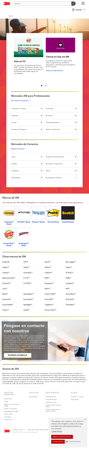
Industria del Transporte (19, 129)
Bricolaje (14, 164)
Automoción (49, 108)
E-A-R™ (26, 278)
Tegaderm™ (49, 305)
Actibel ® (5, 262)
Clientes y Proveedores (10, 408)
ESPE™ (47, 278)
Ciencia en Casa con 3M (57, 57)
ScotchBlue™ (71, 294)
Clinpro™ (48, 267)
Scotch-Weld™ (50, 294)
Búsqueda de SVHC (51, 399)
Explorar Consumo (17, 149)
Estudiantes (15, 171)
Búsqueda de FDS (51, 397)
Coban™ (69, 267)
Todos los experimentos (54, 70)
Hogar (13, 157)
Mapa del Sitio (75, 399)
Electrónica (49, 115)
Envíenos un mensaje (17, 355)
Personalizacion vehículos (54, 178)
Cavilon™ (5, 267)
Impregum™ (49, 283)
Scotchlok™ (70, 299)
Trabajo (6, 401)
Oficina (48, 171)
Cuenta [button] (78, 10)
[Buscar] (73, 4)
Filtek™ (68, 278)
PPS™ (68, 289)
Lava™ (4, 289)
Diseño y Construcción (53, 129)
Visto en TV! (19, 62)
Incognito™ (70, 283)
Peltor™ (47, 289)
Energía (14, 122)
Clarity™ (26, 267)
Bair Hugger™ (71, 262)
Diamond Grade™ (8, 278)
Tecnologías (7, 417)
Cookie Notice (57, 431)
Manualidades (16, 178)
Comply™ (5, 273)
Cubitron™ (48, 273)
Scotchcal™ (6, 299)
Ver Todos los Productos (19, 100)
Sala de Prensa (33, 397)
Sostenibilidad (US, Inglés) (11, 411)
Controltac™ (28, 273)
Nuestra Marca (8, 414)
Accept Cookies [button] (58, 441)
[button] (73, 442)
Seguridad (15, 115)
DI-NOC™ (69, 273)
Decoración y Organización (54, 164)
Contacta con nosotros (77, 397)
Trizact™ (5, 310)
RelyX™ (5, 294)
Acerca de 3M (8, 399)
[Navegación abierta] (83, 4)
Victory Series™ (50, 310)
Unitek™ (26, 310)
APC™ (25, 262)
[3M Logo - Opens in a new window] (6, 3)
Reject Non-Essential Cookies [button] (62, 437)
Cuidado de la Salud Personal (55, 157)
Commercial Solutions (52, 122)
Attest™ (48, 262)
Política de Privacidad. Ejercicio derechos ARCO (40, 429)
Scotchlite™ (49, 299)
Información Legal (18, 429)
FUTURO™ (27, 283)
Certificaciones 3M (51, 402)
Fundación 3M (8, 419)
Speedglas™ (27, 305)
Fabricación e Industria (19, 108)
